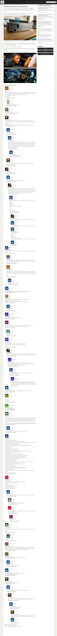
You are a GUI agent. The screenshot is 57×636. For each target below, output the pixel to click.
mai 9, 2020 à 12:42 (8, 438)
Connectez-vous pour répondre (10, 97)
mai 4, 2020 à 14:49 (10, 162)
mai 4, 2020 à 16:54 (8, 171)
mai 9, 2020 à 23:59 (11, 361)
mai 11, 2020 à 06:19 (10, 538)
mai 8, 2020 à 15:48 (10, 103)
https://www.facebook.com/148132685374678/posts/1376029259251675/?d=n (17, 291)
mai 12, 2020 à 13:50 (8, 556)
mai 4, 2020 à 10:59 (8, 90)
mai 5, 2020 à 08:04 (10, 308)
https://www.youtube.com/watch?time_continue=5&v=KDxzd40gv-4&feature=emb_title (22, 423)
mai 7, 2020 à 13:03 (10, 352)
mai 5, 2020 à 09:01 (11, 187)
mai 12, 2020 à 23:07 (14, 614)
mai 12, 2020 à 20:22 (10, 589)
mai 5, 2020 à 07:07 (8, 290)
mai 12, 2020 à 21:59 (11, 597)
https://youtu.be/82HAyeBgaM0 (10, 408)
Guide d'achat (45, 51)
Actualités (45, 48)
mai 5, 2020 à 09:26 (14, 218)
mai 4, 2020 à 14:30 (8, 119)
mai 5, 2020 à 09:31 (14, 224)
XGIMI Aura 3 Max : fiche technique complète (44, 28)
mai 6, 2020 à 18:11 (11, 282)
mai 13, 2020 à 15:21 (11, 139)
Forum (34, 2)
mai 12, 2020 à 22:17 (12, 606)
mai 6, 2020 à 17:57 (10, 269)
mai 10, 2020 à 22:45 (8, 526)
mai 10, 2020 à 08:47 (10, 493)
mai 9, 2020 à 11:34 (8, 415)
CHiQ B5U (16, 9)
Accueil (27, 2)
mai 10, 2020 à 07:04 (12, 371)
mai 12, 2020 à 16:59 (8, 572)
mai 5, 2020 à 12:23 (8, 316)
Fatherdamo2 (13, 359)
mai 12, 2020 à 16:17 (10, 564)
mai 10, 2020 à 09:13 (11, 501)
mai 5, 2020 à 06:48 (8, 249)
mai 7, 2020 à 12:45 (8, 341)
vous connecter (10, 626)
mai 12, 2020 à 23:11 (14, 621)
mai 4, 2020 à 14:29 (8, 111)
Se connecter (38, 2)
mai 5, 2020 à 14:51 (8, 324)
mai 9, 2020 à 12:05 (10, 430)
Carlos (10, 435)
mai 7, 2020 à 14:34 (8, 389)
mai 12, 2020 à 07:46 (8, 546)
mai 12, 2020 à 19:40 (8, 581)
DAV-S (12, 137)
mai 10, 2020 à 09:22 (11, 509)
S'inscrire (42, 2)
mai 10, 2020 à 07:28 (8, 479)
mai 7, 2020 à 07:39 (10, 333)
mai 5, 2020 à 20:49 (14, 231)
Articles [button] (30, 2)
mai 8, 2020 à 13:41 (8, 397)
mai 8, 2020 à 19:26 (8, 407)
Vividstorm (25, 51)
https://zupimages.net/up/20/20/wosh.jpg (11, 574)
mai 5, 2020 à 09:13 (12, 199)
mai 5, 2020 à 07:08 (10, 179)
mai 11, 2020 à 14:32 (12, 518)
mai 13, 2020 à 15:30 (12, 154)
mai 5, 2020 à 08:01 (8, 298)
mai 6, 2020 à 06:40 (14, 244)
